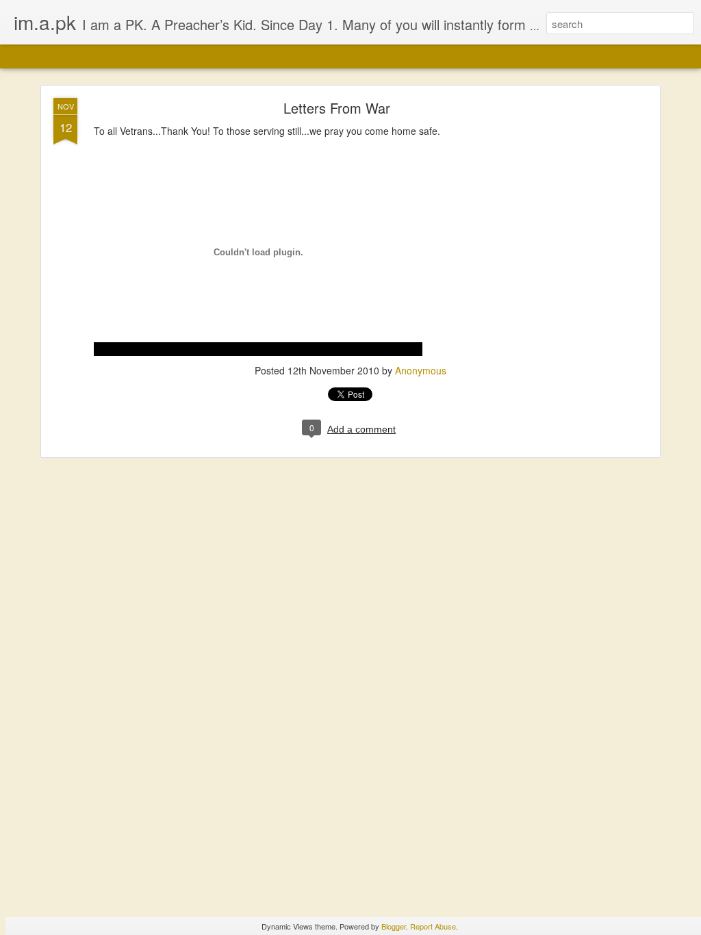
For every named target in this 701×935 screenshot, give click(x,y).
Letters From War (336, 108)
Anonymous (420, 370)
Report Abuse (433, 926)
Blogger (393, 926)
